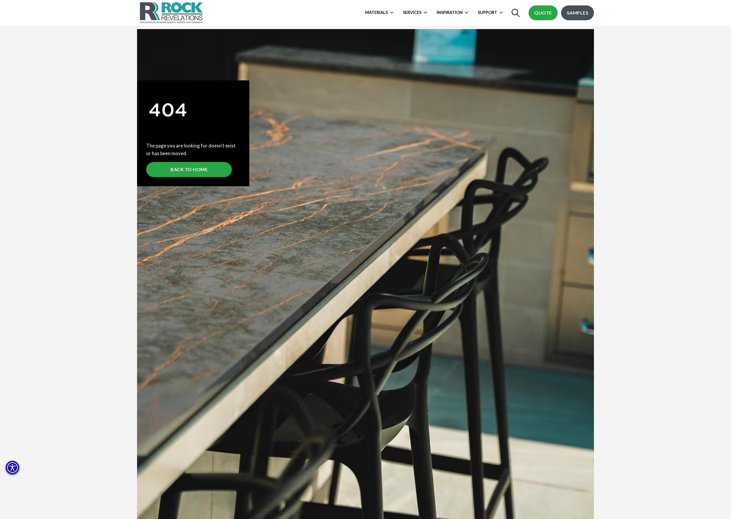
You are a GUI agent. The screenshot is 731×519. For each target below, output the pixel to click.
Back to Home (189, 169)
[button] (12, 467)
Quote (543, 12)
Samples (578, 12)
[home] (172, 13)
